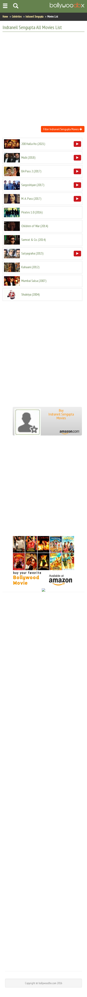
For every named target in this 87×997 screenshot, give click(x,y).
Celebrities (17, 16)
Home (5, 16)
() (33, 144)
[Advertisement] (43, 78)
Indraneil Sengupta (35, 16)
